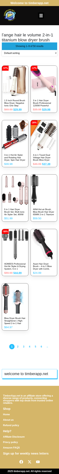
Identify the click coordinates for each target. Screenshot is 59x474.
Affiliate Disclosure (14, 436)
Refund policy (11, 425)
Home (6, 414)
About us (8, 420)
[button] (41, 16)
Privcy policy (10, 442)
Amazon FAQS (11, 447)
